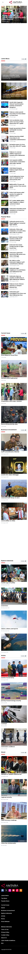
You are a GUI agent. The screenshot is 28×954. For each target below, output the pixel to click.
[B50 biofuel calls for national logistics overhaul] (14, 714)
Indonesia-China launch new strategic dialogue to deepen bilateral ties (13, 773)
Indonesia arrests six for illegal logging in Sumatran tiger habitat (17, 223)
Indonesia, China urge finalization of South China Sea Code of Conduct (17, 231)
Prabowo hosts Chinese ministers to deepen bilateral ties (16, 285)
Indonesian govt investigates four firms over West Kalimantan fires (17, 293)
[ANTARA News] (16, 2)
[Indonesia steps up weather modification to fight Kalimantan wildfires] (4, 278)
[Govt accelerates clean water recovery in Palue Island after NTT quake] (4, 122)
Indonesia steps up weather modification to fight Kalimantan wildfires (17, 277)
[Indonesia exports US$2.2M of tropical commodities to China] (14, 511)
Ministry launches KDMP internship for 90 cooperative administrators (17, 138)
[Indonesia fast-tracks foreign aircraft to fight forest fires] (4, 247)
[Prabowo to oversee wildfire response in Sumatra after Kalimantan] (4, 154)
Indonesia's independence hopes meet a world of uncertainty (14, 676)
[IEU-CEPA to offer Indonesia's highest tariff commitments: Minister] (4, 263)
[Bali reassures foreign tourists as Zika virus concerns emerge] (4, 239)
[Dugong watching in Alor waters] (14, 642)
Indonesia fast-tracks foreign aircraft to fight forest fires (16, 246)
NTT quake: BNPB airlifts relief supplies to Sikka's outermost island (16, 202)
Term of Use (4, 929)
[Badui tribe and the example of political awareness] (14, 596)
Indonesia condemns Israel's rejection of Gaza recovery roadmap (14, 819)
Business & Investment (9, 429)
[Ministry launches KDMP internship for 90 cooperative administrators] (4, 138)
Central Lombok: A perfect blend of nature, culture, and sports (12, 627)
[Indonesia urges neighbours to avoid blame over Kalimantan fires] (4, 270)
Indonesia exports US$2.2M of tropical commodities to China (13, 519)
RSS (2, 943)
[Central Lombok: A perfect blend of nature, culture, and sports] (14, 619)
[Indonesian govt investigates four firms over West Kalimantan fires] (4, 294)
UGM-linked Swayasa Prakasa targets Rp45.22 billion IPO (16, 169)
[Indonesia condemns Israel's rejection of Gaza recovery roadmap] (14, 810)
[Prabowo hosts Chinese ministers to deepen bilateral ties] (4, 286)
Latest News (5, 58)
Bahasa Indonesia (6, 926)
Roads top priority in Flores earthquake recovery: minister (17, 130)
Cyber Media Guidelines (8, 940)
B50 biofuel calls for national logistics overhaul (13, 722)
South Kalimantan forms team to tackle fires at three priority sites (15, 17)
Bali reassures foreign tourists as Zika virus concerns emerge (16, 238)
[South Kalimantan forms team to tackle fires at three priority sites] (4, 178)
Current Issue (5, 333)
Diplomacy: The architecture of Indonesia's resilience (11, 745)
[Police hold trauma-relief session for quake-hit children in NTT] (4, 194)
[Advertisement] (14, 39)
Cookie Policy (5, 935)
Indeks (23, 333)
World (3, 752)
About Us (4, 937)
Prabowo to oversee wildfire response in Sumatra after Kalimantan (17, 153)
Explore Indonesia (7, 560)
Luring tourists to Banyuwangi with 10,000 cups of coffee (12, 581)
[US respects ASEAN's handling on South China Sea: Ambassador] (14, 833)
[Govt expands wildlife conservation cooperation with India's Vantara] (4, 162)
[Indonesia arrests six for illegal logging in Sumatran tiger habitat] (4, 223)
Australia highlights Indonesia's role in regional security (13, 796)
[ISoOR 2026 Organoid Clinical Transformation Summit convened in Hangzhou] (4, 104)
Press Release (5, 921)
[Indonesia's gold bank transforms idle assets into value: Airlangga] (4, 255)
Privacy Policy (5, 932)
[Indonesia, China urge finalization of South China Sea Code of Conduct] (4, 231)
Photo (3, 918)
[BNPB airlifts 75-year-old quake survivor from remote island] (4, 186)
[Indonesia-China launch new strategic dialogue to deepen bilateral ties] (14, 764)
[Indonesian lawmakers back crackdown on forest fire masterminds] (4, 211)
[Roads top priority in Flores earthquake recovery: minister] (4, 130)
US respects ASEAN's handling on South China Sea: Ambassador (13, 842)
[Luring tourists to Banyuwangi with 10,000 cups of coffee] (14, 573)
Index (23, 59)
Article (3, 655)
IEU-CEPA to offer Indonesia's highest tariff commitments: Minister (17, 262)
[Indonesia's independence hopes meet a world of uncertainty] (14, 668)
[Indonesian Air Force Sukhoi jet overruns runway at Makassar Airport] (14, 91)
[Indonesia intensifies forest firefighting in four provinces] (14, 72)
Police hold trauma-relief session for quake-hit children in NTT (16, 194)
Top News (4, 898)
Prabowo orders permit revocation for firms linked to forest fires (17, 113)
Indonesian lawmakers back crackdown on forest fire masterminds (17, 210)
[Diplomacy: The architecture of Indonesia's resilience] (14, 737)
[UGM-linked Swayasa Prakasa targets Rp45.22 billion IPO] (4, 170)
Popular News (5, 217)
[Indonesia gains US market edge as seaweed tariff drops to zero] (14, 488)
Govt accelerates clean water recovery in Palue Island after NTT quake (16, 121)
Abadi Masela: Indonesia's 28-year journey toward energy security (12, 699)
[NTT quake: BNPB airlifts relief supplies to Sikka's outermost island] (4, 203)
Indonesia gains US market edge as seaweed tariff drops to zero (12, 497)
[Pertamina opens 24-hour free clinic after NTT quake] (4, 146)
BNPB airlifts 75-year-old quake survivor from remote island (17, 186)
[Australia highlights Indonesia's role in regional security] (14, 787)
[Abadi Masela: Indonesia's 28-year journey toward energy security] (14, 691)
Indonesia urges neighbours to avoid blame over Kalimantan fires (17, 270)
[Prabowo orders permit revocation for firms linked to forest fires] (4, 114)
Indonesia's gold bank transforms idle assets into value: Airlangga (17, 254)
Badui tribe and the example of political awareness (13, 604)
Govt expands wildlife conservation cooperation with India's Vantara (17, 161)
